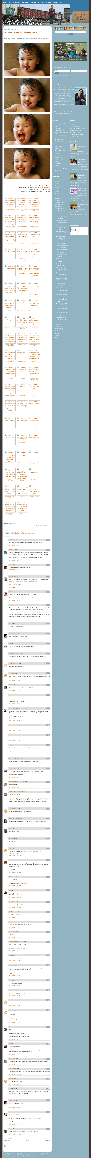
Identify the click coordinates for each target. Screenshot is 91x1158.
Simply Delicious (13, 911)
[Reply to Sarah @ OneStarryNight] (48, 725)
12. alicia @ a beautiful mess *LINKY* (34, 261)
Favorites (56, 2)
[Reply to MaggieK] (48, 1027)
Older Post (47, 1140)
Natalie (10, 685)
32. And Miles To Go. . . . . (22, 378)
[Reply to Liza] (48, 922)
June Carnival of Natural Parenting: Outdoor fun (62, 308)
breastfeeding (58, 130)
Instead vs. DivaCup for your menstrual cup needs (82, 190)
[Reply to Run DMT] (48, 592)
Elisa (10, 1128)
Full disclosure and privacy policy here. (63, 113)
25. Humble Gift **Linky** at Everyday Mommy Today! (10, 345)
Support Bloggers (75, 136)
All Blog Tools (45, 1153)
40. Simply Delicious (10, 429)
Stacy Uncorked (13, 576)
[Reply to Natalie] (48, 685)
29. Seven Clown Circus (22, 361)
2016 (56, 187)
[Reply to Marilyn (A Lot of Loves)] (48, 818)
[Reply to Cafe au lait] (48, 877)
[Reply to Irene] (48, 980)
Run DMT (11, 591)
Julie (10, 890)
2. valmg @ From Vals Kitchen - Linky (22, 210)
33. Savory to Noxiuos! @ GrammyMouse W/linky (34, 379)
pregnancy (57, 163)
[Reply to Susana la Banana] (48, 1112)
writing (56, 170)
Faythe (10, 848)
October (58, 206)
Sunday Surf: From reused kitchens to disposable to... (61, 238)
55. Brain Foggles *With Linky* (10, 514)
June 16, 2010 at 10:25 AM (15, 824)
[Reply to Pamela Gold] (48, 673)
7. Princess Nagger (10, 243)
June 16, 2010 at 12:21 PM (15, 885)
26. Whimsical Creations (22, 344)
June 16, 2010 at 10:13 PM (15, 1074)
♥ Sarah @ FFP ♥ (13, 633)
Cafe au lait (11, 876)
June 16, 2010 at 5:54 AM (14, 619)
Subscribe (16, 2)
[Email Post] (21, 532)
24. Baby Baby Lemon (34, 327)
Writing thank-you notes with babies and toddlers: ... (62, 283)
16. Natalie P (10, 293)
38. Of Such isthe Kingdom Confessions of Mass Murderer (22, 413)
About (10, 2)
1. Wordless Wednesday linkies (10, 209)
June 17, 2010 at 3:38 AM (14, 1084)
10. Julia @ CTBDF (10, 260)
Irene (10, 980)
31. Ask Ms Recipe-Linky (10, 378)
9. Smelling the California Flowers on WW (34, 244)
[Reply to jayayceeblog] (48, 1059)
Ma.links (11, 623)
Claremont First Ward (14, 808)
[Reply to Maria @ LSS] (48, 902)
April (57, 324)
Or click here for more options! (61, 75)
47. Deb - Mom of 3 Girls (22, 462)
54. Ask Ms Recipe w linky (34, 496)
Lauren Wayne (13, 1153)
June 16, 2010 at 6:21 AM (14, 690)
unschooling (58, 167)
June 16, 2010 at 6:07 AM (14, 668)
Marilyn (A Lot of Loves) (14, 818)
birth (56, 126)
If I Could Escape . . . (14, 663)
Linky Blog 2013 (44, 525)
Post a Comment (8, 1138)
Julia (10, 1043)
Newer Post (7, 1140)
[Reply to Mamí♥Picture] (48, 1100)
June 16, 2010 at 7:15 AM (14, 730)
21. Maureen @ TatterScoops (34, 310)
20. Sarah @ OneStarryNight (22, 310)
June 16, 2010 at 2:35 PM (14, 1005)
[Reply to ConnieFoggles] (48, 1069)
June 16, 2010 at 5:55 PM (14, 1054)
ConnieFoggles (12, 1068)
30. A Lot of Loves (34, 361)
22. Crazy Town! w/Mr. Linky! (10, 327)
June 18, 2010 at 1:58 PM (14, 1124)
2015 (56, 189)
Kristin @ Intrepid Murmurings (16, 791)
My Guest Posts (75, 126)
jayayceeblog (12, 1058)
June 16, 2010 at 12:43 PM (15, 907)
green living (57, 152)
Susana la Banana (13, 1112)
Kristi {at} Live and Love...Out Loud (17, 708)
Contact (33, 2)
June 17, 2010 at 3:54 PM (14, 1095)
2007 (56, 337)
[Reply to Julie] (48, 890)
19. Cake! (10, 310)
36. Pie (34, 395)
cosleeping (57, 141)
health (56, 154)
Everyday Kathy (12, 768)
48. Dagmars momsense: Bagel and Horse (34, 463)
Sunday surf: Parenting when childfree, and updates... (61, 314)
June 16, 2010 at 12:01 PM (15, 855)
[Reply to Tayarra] (48, 828)
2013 (56, 194)
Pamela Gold (12, 673)
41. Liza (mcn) (22, 429)
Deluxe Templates (37, 1153)
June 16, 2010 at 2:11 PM (14, 950)
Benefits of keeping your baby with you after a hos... (62, 299)
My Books (73, 124)
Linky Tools (37, 525)
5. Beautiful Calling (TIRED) (22, 226)
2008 (56, 335)
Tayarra (11, 828)
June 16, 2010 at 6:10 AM (14, 680)
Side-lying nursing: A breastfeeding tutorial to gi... (62, 274)
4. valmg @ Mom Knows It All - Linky (10, 227)
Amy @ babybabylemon (14, 758)
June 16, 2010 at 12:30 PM (15, 897)
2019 (56, 181)
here (21, 883)
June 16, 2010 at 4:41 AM (14, 600)
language (57, 155)
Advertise (41, 2)
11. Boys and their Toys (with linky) (22, 261)
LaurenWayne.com (76, 130)
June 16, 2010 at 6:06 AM (14, 649)
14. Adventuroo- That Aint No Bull (22, 277)
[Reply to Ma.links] (48, 623)
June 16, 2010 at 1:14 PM (14, 917)
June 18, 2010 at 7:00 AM (14, 1107)
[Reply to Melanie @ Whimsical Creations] (48, 782)
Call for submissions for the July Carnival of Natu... (62, 233)
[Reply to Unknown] (48, 1010)
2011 (56, 198)
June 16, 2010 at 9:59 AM (14, 804)
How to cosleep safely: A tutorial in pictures (82, 161)
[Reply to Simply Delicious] (48, 912)
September (59, 208)
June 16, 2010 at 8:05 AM (14, 754)
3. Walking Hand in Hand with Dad (34, 210)
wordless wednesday (30, 533)
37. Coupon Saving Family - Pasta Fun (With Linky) (10, 413)
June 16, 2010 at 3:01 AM (14, 545)
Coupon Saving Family (18, 894)
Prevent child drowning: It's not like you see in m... (62, 222)
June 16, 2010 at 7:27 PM (14, 1064)
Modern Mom (12, 931)
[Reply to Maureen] (48, 735)
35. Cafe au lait (22, 395)
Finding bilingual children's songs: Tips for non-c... (62, 260)
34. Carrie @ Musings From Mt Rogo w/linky (10, 396)
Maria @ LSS (12, 902)
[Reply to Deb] (48, 1000)
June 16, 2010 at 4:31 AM (14, 572)
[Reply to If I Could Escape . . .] (48, 663)
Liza (10, 921)
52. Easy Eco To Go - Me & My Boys (10, 497)
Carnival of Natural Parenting (78, 128)
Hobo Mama (20, 1153)
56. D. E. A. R (22, 513)
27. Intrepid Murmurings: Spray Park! (34, 345)
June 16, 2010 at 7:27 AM (14, 740)
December (59, 202)
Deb (10, 1000)
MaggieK (11, 1026)
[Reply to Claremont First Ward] (48, 808)
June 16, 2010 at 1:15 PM (14, 927)
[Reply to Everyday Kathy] (48, 768)
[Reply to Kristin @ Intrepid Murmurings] (48, 792)
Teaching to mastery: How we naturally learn (83, 146)
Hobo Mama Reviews (76, 132)
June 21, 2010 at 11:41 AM (15, 1134)
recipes (56, 165)
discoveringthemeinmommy (15, 694)
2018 (56, 183)
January (58, 330)
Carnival (48, 2)
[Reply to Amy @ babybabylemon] (48, 758)
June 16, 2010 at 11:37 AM (15, 834)
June (57, 215)
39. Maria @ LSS (34, 412)
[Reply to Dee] (48, 643)
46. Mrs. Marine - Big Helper (10, 462)
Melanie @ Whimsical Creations (16, 781)
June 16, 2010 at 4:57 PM (14, 1039)
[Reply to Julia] (48, 1044)
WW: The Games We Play (15, 584)
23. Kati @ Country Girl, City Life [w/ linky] (22, 328)
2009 (56, 333)
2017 (56, 185)
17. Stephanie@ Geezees (22, 293)
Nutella (42, 38)
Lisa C (10, 955)
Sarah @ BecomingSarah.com (16, 941)
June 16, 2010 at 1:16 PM (14, 937)
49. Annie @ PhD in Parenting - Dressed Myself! (10, 480)
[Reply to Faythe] (48, 848)
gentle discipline (58, 150)
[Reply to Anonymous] (48, 540)
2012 (56, 196)
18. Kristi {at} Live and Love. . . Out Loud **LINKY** (34, 294)
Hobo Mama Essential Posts (78, 123)
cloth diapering (58, 139)
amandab (11, 965)
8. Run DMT (22, 243)
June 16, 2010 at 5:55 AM (14, 629)
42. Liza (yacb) (34, 429)
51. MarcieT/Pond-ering (34, 479)
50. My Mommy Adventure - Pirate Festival (22, 480)
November (59, 204)
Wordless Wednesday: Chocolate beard (20, 32)
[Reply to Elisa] (48, 1129)
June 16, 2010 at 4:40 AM (14, 587)
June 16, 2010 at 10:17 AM (15, 814)
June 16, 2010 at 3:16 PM (14, 1022)
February (58, 328)
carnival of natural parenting (61, 132)
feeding (12, 533)
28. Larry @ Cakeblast (10, 361)
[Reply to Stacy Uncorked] (48, 576)
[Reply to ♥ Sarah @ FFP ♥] (48, 633)
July (57, 213)
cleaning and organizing (60, 135)
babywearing (58, 124)
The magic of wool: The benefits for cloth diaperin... (61, 227)
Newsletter (25, 2)
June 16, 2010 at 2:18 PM (14, 960)
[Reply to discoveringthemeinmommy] (48, 695)
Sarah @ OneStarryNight (15, 725)
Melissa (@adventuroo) (14, 653)
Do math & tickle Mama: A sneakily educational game (82, 175)
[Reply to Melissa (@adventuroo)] (48, 653)
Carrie (10, 860)
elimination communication (61, 143)
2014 (56, 191)
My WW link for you (13, 569)
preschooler (17, 533)
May (57, 322)
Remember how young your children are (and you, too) (61, 251)
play (56, 161)
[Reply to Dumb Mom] (48, 550)
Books (62, 2)
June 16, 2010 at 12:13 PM (15, 872)
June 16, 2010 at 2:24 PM (14, 995)
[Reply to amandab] (48, 965)
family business (58, 146)
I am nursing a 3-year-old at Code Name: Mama (61, 269)
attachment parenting (60, 123)
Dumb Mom (11, 549)
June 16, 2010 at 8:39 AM (14, 764)
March (58, 326)
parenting (57, 157)
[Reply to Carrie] (48, 860)
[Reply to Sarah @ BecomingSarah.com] (48, 942)
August (58, 210)
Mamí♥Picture (12, 1100)
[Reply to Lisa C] (48, 955)
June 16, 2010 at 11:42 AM (15, 844)
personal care (58, 159)
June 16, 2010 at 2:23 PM (14, 975)
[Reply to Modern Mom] (48, 932)
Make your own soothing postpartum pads (83, 204)
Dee (10, 643)
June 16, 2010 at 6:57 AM (14, 703)
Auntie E (11, 564)
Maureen (11, 735)
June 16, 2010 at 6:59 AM (14, 720)
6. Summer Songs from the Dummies (34, 227)
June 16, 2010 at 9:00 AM (14, 777)
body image (57, 128)
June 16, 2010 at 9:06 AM (14, 787)
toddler (22, 533)
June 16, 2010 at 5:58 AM (14, 638)
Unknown (11, 1010)
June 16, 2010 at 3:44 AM (14, 560)
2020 (56, 179)
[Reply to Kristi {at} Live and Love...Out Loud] (48, 708)
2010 (56, 200)
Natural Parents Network (77, 134)
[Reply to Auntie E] (48, 565)
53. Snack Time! (22, 496)
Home (4, 2)
